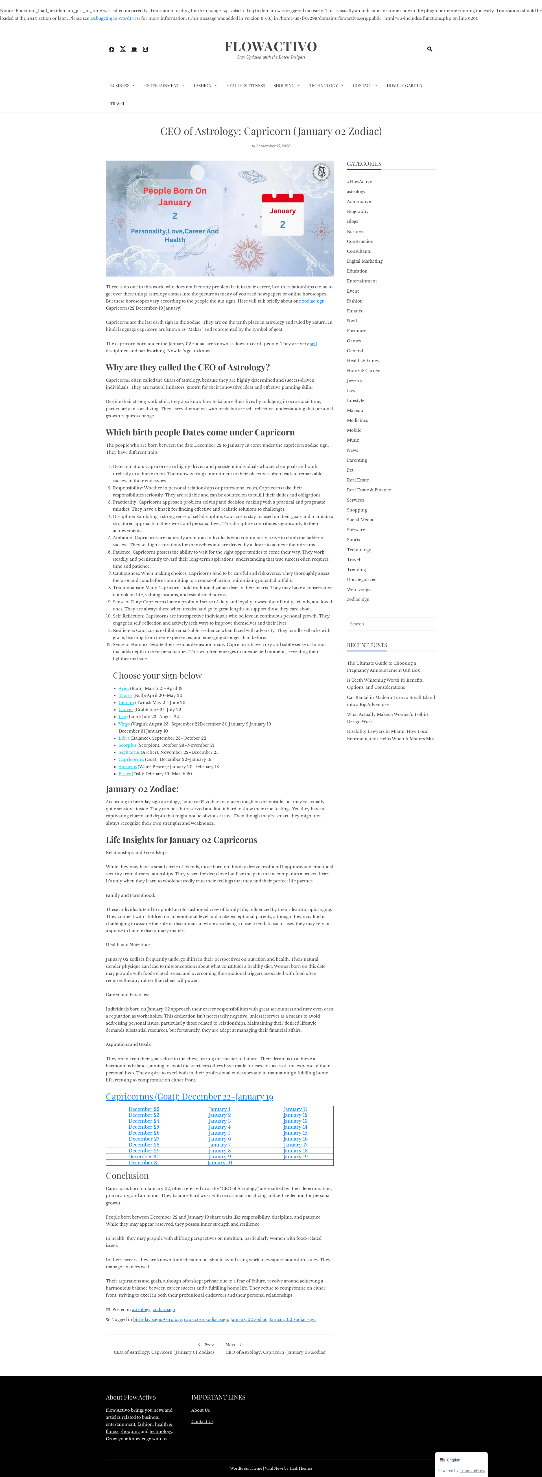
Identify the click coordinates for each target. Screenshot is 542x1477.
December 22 (143, 1109)
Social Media (360, 519)
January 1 (219, 1109)
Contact (362, 85)
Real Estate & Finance (369, 490)
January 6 (220, 1139)
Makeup (355, 410)
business (150, 1417)
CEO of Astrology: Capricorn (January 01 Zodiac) (164, 1348)
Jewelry (354, 380)
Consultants (359, 251)
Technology (323, 85)
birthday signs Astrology (157, 1319)
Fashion (202, 85)
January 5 (220, 1133)
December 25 (143, 1127)
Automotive (359, 201)
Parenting (357, 460)
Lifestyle (355, 400)
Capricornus (129, 1096)
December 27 (144, 1139)
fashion (145, 1424)
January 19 (296, 1156)
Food (352, 320)
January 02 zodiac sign (293, 1319)
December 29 (143, 1151)
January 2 (220, 1115)
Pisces (125, 773)
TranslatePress (472, 1471)
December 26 (143, 1133)
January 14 (295, 1127)
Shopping (284, 85)
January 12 (296, 1115)
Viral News (274, 1468)
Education (357, 271)
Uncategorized (362, 579)
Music (353, 440)
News (352, 450)
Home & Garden (404, 85)
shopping (130, 1431)
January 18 (296, 1151)
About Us (200, 1410)
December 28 (143, 1145)
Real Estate (358, 480)
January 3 (220, 1121)
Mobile (354, 430)
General (355, 350)
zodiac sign (313, 301)
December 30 (143, 1156)
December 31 (144, 1162)
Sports (353, 539)
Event (353, 291)
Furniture (356, 330)
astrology (141, 1309)
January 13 (296, 1121)
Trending (356, 569)
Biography (358, 211)
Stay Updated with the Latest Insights (271, 57)
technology (161, 1431)
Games (354, 341)
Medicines (357, 420)
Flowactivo (271, 46)
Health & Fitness (245, 85)
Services (355, 500)
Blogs (352, 221)
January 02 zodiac (248, 1319)
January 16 (296, 1139)
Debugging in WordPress (115, 18)
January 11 (295, 1109)
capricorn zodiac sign (206, 1319)
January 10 (220, 1162)
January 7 (220, 1145)
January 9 (220, 1156)
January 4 (220, 1127)
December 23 (143, 1115)
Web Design (359, 589)
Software (356, 529)
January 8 (220, 1151)
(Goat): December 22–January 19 (213, 1096)
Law (351, 390)
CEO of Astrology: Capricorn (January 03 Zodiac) (276, 1348)
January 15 (295, 1133)
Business (119, 85)
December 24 (143, 1121)
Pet (350, 470)
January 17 (295, 1145)
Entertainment (161, 85)
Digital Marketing (365, 261)
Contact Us (202, 1421)
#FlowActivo (359, 181)
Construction (360, 241)
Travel (117, 103)
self (313, 343)
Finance (355, 311)
